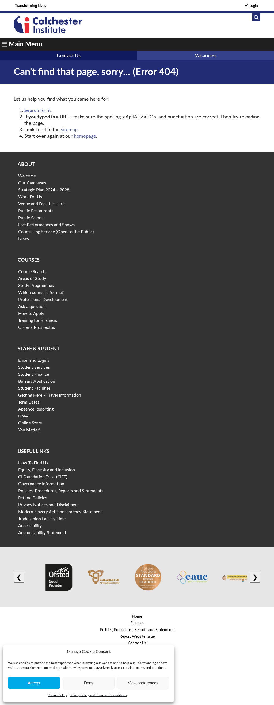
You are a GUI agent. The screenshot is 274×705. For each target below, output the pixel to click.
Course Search (31, 272)
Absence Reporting (36, 409)
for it (37, 110)
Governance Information (41, 484)
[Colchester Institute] (48, 31)
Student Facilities (34, 388)
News (23, 239)
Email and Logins (33, 360)
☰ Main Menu (21, 44)
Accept (34, 683)
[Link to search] (256, 17)
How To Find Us (33, 463)
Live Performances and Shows (46, 225)
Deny (88, 683)
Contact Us (69, 55)
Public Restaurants (35, 211)
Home (137, 616)
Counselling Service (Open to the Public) (56, 232)
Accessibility (30, 526)
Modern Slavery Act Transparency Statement (60, 512)
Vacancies (205, 55)
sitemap (69, 130)
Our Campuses (32, 183)
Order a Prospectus (36, 327)
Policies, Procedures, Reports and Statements (60, 491)
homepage (85, 136)
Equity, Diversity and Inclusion (46, 470)
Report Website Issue (137, 637)
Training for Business (37, 320)
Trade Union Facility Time (42, 519)
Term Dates (28, 402)
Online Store (30, 423)
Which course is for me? (41, 292)
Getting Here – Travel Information (49, 395)
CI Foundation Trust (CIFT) (42, 477)
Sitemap (137, 623)
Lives (30, 6)
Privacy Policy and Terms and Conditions (98, 695)
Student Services (34, 367)
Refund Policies (32, 498)
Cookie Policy (57, 695)
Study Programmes (36, 286)
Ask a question (32, 306)
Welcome (27, 176)
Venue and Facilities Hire (41, 204)
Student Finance (33, 374)
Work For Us (30, 197)
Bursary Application (36, 381)
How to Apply (31, 313)
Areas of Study (32, 279)
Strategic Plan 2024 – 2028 (43, 190)
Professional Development (43, 299)
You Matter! (29, 430)
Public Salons (30, 218)
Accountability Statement (42, 533)
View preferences (143, 683)
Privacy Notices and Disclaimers (48, 505)
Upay (23, 416)
